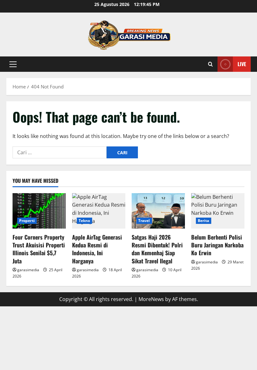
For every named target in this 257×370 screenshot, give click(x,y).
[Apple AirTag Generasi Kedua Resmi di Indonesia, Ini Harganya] (98, 211)
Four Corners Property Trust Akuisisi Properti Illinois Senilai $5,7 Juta (39, 249)
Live (242, 64)
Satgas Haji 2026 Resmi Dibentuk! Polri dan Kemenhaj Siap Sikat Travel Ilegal (157, 249)
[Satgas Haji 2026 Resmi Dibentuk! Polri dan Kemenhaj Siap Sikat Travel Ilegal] (158, 211)
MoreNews (151, 299)
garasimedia (28, 269)
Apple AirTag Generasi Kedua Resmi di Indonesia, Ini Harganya (97, 249)
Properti (27, 220)
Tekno (84, 220)
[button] (13, 64)
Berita (203, 220)
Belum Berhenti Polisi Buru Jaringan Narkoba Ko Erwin (217, 245)
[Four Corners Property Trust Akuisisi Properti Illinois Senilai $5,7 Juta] (39, 211)
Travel (144, 220)
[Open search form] (210, 64)
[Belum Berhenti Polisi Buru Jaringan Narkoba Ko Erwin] (217, 211)
